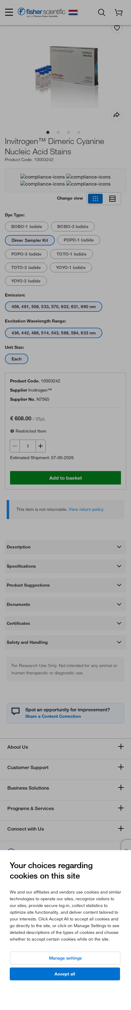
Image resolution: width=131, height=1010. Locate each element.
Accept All (65, 974)
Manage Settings (65, 958)
